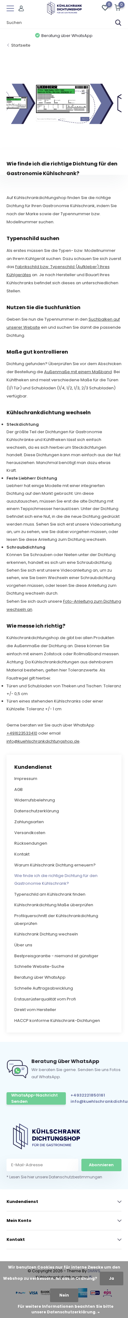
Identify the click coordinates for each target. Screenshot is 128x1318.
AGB (18, 789)
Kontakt (22, 854)
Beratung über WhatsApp (40, 977)
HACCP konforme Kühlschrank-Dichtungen (57, 1020)
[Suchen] (118, 23)
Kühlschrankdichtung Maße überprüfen (53, 905)
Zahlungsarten (29, 822)
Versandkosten (29, 833)
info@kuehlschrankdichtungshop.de (43, 741)
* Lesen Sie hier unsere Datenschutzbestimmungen (54, 1177)
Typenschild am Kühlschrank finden (49, 894)
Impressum (25, 779)
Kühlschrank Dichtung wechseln (46, 934)
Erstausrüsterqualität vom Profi (45, 999)
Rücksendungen (30, 843)
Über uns (23, 945)
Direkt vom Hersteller (35, 1010)
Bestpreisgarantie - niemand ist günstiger (56, 956)
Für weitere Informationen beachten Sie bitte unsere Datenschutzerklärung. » (65, 1309)
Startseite (20, 45)
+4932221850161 (88, 1095)
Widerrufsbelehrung (34, 800)
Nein (64, 1295)
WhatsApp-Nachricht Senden (34, 1098)
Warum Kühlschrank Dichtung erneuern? (55, 865)
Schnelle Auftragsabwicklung (43, 988)
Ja (111, 1278)
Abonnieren (101, 1165)
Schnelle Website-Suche (39, 966)
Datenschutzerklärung (36, 811)
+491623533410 (22, 733)
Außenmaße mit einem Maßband (78, 372)
